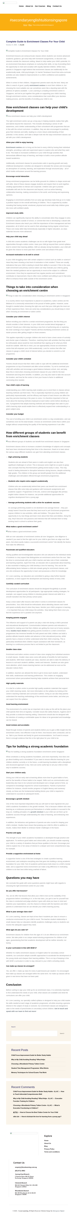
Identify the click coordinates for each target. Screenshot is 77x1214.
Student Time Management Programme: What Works (30, 1068)
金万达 (15, 1112)
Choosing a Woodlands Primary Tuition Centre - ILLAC (32, 1105)
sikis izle (16, 1116)
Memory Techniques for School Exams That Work (28, 1072)
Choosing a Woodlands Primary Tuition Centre (27, 1064)
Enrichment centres (14, 147)
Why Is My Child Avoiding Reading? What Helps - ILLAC (33, 1098)
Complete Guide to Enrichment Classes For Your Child (35, 41)
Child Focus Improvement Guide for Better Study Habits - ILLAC (36, 1091)
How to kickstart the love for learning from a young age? (41, 1116)
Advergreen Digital (58, 1211)
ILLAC (22, 45)
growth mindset (37, 812)
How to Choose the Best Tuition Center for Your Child (39, 1112)
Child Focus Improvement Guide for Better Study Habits (31, 1055)
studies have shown (19, 631)
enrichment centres (37, 85)
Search (13, 1027)
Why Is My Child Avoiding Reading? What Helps (28, 1059)
